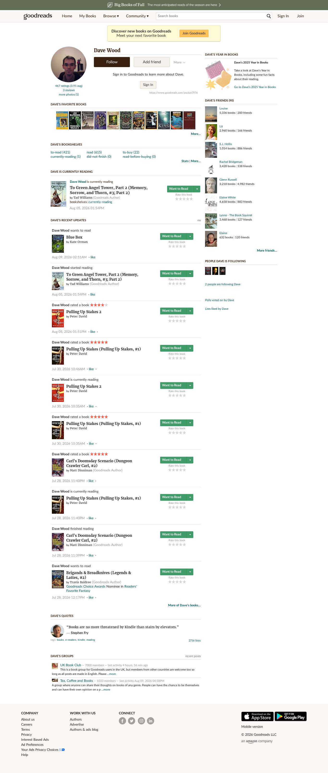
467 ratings (62, 85)
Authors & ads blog (84, 729)
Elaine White (227, 197)
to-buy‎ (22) (131, 152)
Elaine (223, 233)
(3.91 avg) (76, 85)
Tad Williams (82, 197)
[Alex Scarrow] (215, 271)
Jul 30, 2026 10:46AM (68, 369)
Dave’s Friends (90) (219, 100)
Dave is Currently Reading (72, 171)
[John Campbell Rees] (222, 271)
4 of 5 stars (187, 199)
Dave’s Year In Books (221, 54)
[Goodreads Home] (38, 16)
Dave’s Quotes (62, 616)
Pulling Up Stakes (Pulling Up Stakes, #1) (103, 349)
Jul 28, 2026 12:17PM (68, 597)
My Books (87, 16)
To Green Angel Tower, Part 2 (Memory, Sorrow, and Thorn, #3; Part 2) (102, 277)
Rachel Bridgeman (231, 161)
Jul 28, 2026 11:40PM (68, 481)
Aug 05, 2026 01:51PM (69, 332)
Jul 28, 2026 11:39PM (68, 555)
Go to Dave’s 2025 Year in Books (255, 87)
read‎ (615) (94, 152)
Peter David (78, 316)
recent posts (193, 656)
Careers (26, 724)
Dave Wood (78, 182)
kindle (81, 640)
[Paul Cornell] (208, 271)
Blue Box (74, 237)
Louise (223, 108)
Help (24, 755)
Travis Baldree (80, 582)
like (93, 257)
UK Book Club (70, 665)
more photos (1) (69, 94)
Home (67, 16)
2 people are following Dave (222, 284)
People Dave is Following (225, 261)
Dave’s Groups (62, 656)
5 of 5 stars (191, 199)
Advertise (77, 724)
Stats (185, 161)
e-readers (70, 640)
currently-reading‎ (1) (66, 156)
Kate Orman (79, 242)
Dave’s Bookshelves (66, 144)
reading (90, 640)
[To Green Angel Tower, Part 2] (58, 205)
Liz (221, 126)
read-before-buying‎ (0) (139, 156)
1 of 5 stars (177, 199)
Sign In (283, 16)
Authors (76, 719)
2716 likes (195, 640)
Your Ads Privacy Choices (40, 750)
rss (199, 220)
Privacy (26, 734)
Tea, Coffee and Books (76, 681)
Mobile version (252, 727)
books (60, 640)
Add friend (152, 62)
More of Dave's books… (184, 605)
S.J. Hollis (225, 144)
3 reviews (69, 90)
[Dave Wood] (69, 81)
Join (300, 16)
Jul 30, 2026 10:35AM (68, 406)
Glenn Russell (228, 179)
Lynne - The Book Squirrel (235, 215)
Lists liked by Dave (216, 308)
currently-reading (100, 202)
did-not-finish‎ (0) (99, 156)
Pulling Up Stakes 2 (83, 312)
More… (196, 134)
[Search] (269, 16)
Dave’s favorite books (68, 104)
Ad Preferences (32, 745)
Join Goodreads (194, 33)
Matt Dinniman (81, 470)
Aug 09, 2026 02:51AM (69, 257)
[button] (111, 16)
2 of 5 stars (180, 199)
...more (111, 673)
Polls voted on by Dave (219, 300)
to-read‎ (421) (60, 152)
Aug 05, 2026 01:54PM (87, 208)
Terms (25, 729)
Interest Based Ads (35, 739)
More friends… (267, 250)
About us (28, 719)
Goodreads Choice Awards (85, 586)
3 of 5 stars (184, 199)
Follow (112, 62)
